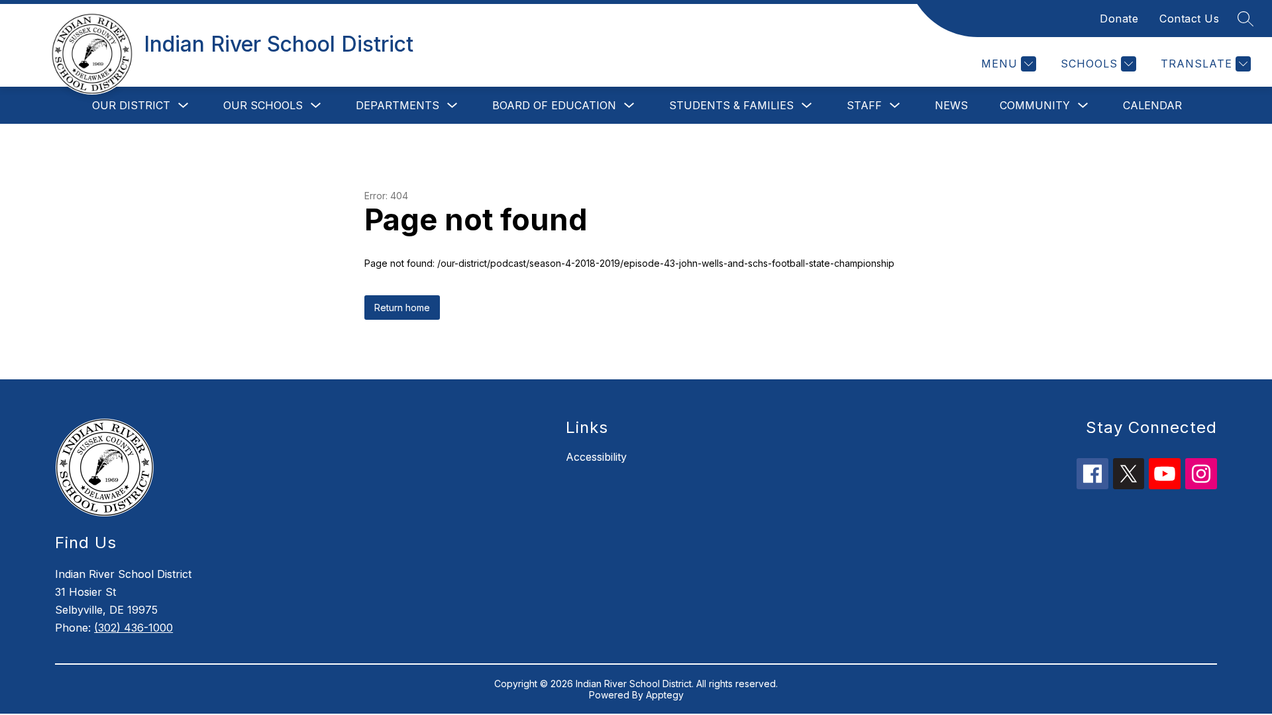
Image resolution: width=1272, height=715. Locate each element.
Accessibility (596, 456)
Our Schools (263, 105)
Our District (131, 105)
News (951, 105)
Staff (864, 105)
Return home (402, 307)
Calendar (1152, 105)
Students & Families (731, 105)
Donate (1119, 18)
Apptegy (665, 694)
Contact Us (1189, 18)
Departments (397, 105)
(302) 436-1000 (133, 627)
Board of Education (554, 105)
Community (1035, 105)
